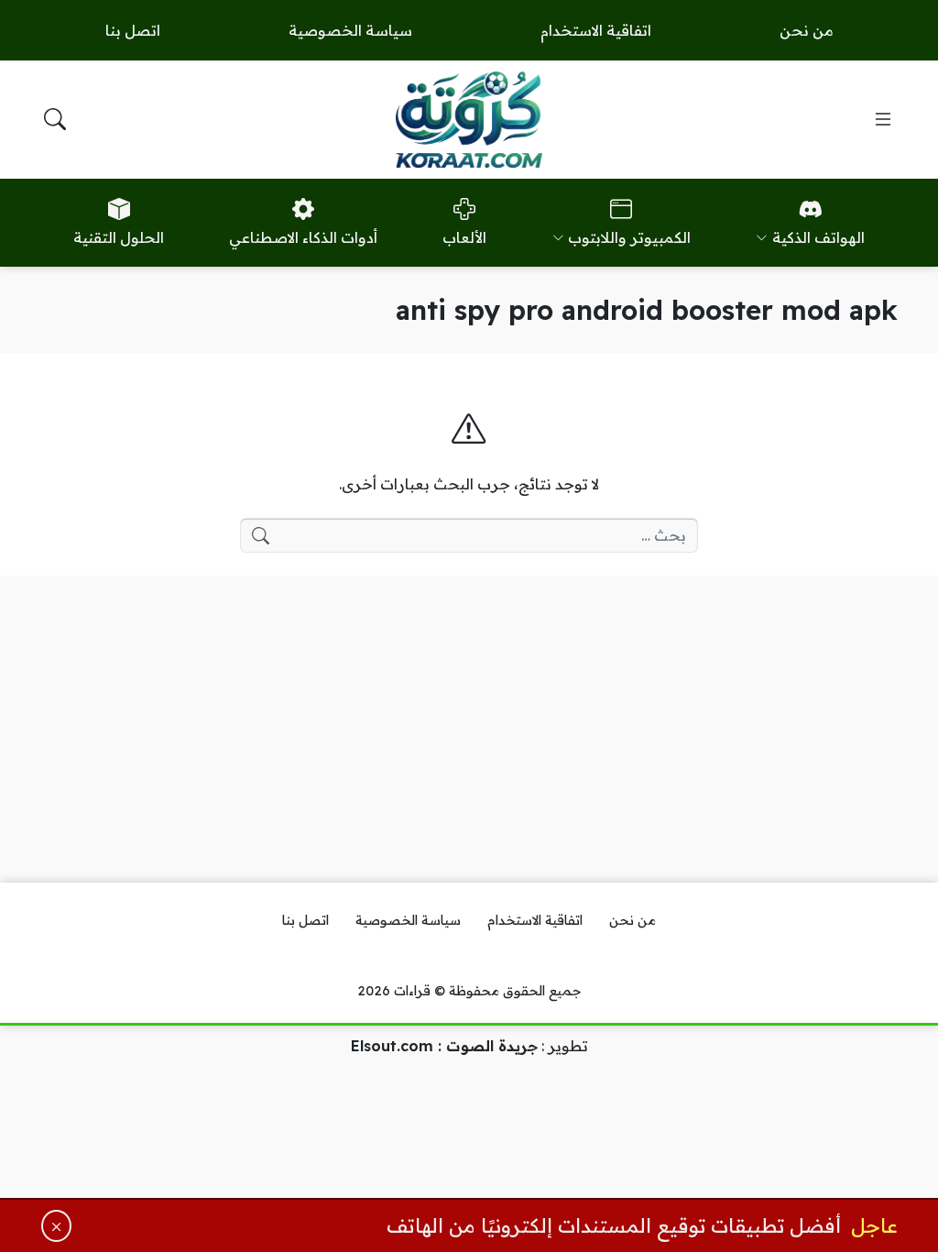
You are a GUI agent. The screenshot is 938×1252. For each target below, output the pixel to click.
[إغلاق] (56, 1226)
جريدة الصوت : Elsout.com (444, 1046)
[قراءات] (469, 119)
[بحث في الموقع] (55, 119)
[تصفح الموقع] (883, 119)
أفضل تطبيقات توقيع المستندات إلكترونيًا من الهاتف (614, 1225)
